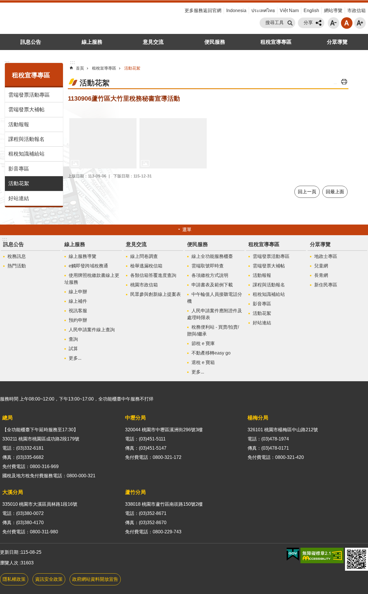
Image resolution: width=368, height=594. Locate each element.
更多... (75, 358)
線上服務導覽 (82, 256)
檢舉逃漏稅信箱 (146, 265)
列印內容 (344, 81)
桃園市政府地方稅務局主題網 (57, 18)
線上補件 (78, 301)
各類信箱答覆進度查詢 (153, 275)
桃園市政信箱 (144, 284)
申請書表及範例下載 (212, 284)
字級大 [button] (360, 23)
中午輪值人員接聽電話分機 (214, 298)
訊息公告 (30, 42)
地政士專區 (325, 256)
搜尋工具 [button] (274, 22)
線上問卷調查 (144, 256)
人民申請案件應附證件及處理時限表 (214, 314)
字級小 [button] (333, 23)
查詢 (73, 339)
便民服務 (214, 42)
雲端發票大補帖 (26, 109)
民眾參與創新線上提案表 (155, 294)
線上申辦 (78, 291)
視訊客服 (78, 310)
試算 (73, 348)
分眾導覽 (337, 42)
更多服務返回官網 (203, 10)
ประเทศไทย (263, 10)
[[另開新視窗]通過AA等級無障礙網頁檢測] (322, 555)
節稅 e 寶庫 (203, 343)
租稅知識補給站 (26, 154)
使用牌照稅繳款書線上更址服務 (91, 279)
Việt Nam (289, 10)
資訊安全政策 (49, 579)
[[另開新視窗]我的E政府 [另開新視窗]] (293, 554)
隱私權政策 (14, 579)
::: (180, 11)
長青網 (321, 275)
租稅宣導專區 (276, 42)
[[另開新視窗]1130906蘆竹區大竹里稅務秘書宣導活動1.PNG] (103, 143)
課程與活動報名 (26, 139)
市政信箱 (356, 10)
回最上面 (335, 191)
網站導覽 (333, 10)
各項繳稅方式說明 (209, 275)
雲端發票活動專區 (29, 95)
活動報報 (18, 124)
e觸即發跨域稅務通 (88, 265)
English (311, 10)
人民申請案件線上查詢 (92, 329)
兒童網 (321, 265)
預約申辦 (78, 320)
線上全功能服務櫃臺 (212, 256)
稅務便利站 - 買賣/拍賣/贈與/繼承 (213, 330)
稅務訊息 (16, 256)
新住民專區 (325, 284)
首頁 (80, 68)
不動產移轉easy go (211, 352)
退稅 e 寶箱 (203, 362)
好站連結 (18, 198)
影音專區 (18, 169)
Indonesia (236, 10)
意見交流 (153, 42)
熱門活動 (16, 265)
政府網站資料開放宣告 (95, 579)
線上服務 (92, 42)
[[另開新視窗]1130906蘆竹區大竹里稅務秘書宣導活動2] (173, 143)
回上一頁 (307, 191)
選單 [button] (186, 229)
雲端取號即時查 (207, 265)
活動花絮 (18, 183)
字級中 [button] (346, 23)
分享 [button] (308, 22)
